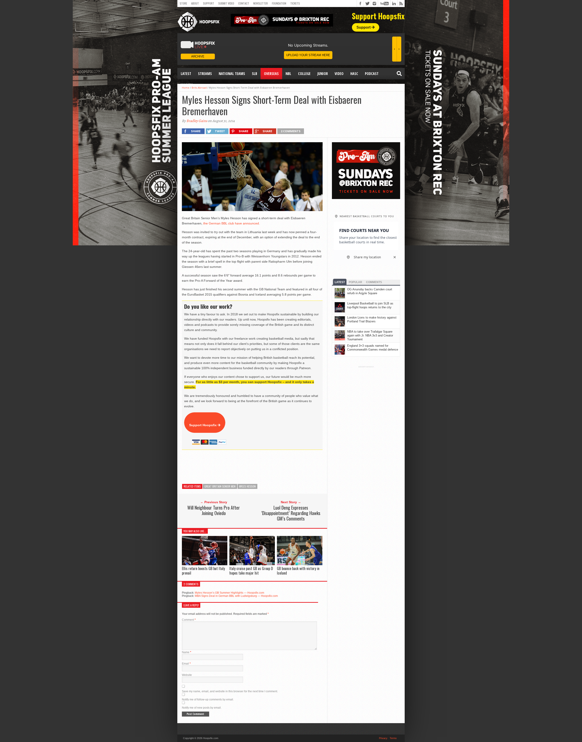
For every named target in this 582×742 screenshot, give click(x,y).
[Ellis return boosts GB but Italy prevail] (204, 564)
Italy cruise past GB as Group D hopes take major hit (251, 570)
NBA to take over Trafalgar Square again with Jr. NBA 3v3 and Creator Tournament (370, 335)
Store (183, 3)
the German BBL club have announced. (231, 223)
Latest (186, 73)
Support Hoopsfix (203, 425)
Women (187, 84)
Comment (189, 619)
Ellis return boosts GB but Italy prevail (203, 570)
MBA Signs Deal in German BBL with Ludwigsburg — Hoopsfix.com (236, 596)
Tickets (295, 3)
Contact (243, 3)
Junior (322, 73)
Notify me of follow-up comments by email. (208, 699)
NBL (288, 73)
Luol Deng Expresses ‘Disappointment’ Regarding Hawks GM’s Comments (290, 513)
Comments (374, 282)
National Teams (232, 73)
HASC (354, 73)
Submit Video (226, 3)
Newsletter (260, 3)
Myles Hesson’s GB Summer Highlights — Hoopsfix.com (229, 592)
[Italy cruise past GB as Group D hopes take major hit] (252, 564)
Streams (205, 73)
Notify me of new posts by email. (201, 707)
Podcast (372, 73)
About (195, 3)
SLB (254, 73)
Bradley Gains (196, 120)
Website (187, 675)
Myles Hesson (247, 486)
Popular (355, 282)
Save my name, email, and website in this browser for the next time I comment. (230, 691)
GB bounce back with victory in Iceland (298, 570)
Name (186, 652)
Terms (393, 738)
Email (186, 663)
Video (339, 73)
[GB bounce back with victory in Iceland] (299, 564)
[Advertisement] (264, 467)
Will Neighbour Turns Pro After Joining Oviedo (213, 510)
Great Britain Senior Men (220, 486)
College (304, 73)
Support (208, 3)
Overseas (271, 73)
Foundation (279, 3)
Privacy (383, 738)
